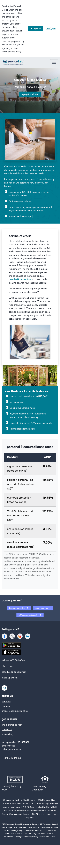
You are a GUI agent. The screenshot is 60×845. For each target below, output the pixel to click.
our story (6, 701)
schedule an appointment (14, 671)
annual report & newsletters (15, 711)
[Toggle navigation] (54, 62)
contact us (7, 729)
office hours (7, 666)
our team (6, 706)
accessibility (8, 734)
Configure (50, 28)
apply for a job (42, 608)
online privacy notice (11, 749)
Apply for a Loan (30, 94)
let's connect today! (28, 615)
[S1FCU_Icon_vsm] (4, 688)
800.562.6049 (17, 660)
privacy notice (8, 745)
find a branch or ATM (12, 724)
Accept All (36, 28)
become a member (17, 608)
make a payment (9, 677)
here (24, 827)
